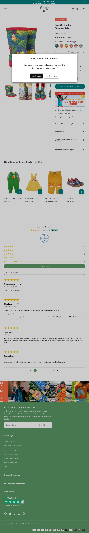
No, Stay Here (51, 76)
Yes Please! (36, 76)
